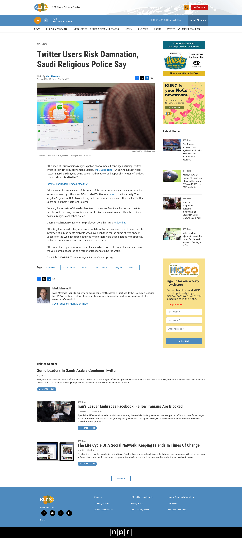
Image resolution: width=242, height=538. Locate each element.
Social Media (101, 267)
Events (171, 29)
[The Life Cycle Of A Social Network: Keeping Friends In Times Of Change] (56, 450)
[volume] (46, 20)
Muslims (133, 267)
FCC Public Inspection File (142, 497)
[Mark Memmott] (43, 295)
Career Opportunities (103, 510)
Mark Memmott (53, 76)
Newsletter (80, 29)
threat (112, 194)
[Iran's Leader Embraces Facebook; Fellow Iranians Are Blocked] (56, 411)
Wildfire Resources (189, 29)
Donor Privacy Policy (140, 510)
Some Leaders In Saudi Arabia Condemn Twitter (77, 370)
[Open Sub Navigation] (42, 29)
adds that (120, 222)
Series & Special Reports (104, 29)
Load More (121, 478)
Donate (200, 7)
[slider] (50, 20)
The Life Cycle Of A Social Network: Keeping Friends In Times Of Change (139, 445)
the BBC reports (103, 169)
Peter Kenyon (83, 411)
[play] (37, 20)
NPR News (42, 43)
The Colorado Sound (177, 510)
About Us (98, 497)
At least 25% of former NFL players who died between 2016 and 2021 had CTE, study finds (192, 181)
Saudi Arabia (69, 267)
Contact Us (173, 503)
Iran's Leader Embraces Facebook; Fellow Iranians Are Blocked (130, 406)
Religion (118, 267)
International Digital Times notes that (67, 183)
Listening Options (101, 503)
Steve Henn (82, 450)
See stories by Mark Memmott (70, 303)
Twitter (85, 267)
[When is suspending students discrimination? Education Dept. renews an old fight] (172, 203)
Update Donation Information (181, 497)
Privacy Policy (137, 503)
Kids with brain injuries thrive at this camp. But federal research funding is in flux (192, 239)
